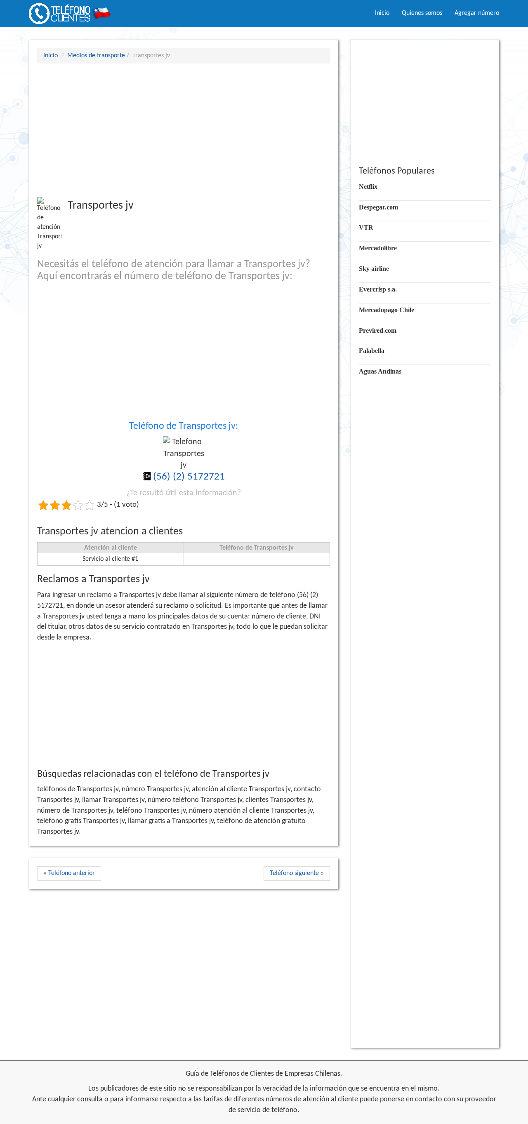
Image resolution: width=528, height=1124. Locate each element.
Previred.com (377, 330)
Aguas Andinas (380, 371)
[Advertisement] (183, 130)
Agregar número (477, 13)
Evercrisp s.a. (378, 289)
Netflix (368, 186)
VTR (366, 227)
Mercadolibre (378, 248)
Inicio (382, 13)
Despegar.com (378, 207)
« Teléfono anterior (69, 873)
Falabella (371, 350)
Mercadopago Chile (386, 309)
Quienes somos (422, 13)
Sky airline (374, 268)
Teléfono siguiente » (297, 873)
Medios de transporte (96, 55)
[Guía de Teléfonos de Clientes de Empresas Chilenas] (70, 10)
